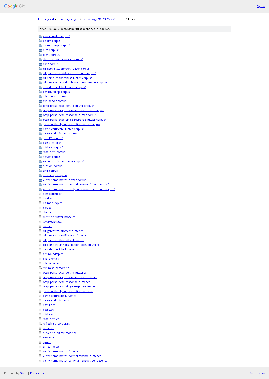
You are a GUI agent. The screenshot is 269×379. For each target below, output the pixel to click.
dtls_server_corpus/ (55, 101)
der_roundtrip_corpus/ (57, 92)
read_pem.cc (51, 319)
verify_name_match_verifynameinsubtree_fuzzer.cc (75, 360)
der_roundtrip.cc (53, 254)
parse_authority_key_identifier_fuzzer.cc (68, 291)
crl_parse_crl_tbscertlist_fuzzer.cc (63, 240)
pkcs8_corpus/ (52, 143)
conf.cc (47, 226)
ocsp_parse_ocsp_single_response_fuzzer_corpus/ (74, 119)
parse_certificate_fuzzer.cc (59, 295)
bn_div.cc (48, 198)
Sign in (261, 6)
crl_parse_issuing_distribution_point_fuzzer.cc (71, 244)
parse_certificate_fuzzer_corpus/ (63, 129)
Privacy (34, 373)
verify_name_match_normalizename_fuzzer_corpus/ (76, 184)
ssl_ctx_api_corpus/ (55, 175)
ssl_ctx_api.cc (51, 346)
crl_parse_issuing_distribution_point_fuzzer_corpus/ (75, 82)
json (262, 373)
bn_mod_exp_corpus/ (56, 45)
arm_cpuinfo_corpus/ (56, 36)
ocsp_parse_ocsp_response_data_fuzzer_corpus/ (73, 110)
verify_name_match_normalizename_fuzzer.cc (72, 356)
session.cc (49, 337)
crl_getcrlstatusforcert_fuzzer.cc (63, 231)
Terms (45, 373)
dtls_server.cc (51, 263)
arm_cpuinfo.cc (52, 194)
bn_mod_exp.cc (52, 203)
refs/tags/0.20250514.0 (101, 19)
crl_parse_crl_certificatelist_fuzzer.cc (65, 235)
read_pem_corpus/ (54, 152)
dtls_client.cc (51, 258)
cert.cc (47, 207)
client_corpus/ (51, 55)
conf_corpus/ (51, 64)
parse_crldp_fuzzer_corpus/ (60, 133)
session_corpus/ (53, 166)
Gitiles (24, 373)
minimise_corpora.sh (56, 268)
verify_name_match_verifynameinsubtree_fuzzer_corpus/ (79, 189)
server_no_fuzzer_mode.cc (59, 333)
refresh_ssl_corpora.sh (57, 323)
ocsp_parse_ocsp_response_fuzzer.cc (66, 282)
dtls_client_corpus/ (54, 96)
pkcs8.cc (48, 309)
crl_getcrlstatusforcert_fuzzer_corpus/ (67, 68)
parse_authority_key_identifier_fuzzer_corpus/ (71, 124)
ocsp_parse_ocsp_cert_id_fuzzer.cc (64, 272)
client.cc (48, 212)
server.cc (48, 328)
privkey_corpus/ (53, 147)
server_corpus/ (52, 156)
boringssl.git (68, 19)
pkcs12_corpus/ (53, 138)
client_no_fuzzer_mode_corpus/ (63, 59)
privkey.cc (49, 314)
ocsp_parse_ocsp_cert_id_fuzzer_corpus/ (68, 105)
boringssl (46, 19)
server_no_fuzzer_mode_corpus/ (63, 161)
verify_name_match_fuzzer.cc (61, 351)
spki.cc (47, 342)
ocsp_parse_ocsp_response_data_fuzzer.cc (70, 277)
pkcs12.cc (49, 305)
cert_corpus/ (51, 50)
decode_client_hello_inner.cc (60, 249)
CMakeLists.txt (52, 221)
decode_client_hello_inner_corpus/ (64, 87)
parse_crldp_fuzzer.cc (56, 300)
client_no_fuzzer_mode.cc (59, 217)
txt (252, 373)
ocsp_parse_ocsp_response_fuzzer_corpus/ (70, 115)
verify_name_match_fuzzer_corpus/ (65, 180)
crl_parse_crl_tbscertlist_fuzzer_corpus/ (67, 78)
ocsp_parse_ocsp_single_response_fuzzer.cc (70, 286)
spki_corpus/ (51, 170)
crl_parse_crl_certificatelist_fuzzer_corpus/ (69, 73)
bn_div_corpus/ (52, 41)
